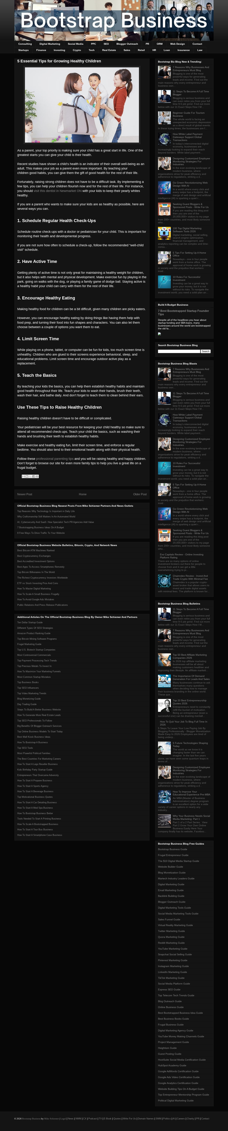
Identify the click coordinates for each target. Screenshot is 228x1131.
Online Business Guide (171, 1007)
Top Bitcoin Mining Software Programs (37, 639)
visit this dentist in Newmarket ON (58, 191)
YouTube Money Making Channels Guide (181, 1036)
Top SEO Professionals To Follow (34, 720)
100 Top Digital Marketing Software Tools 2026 (187, 230)
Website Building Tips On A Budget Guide (181, 1089)
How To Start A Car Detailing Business (37, 802)
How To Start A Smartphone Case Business (39, 835)
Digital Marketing (50, 43)
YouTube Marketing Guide (172, 948)
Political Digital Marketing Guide (176, 1100)
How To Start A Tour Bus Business (35, 829)
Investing (59, 50)
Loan (167, 50)
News (71, 1118)
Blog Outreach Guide (170, 1001)
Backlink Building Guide (171, 895)
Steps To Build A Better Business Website (39, 709)
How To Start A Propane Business (34, 780)
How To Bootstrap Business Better (35, 813)
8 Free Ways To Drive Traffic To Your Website (41, 533)
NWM (78, 1118)
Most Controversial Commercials (34, 655)
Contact (197, 43)
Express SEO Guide (169, 989)
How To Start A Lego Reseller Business (37, 764)
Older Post (140, 494)
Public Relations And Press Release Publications (42, 605)
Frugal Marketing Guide (29, 644)
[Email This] (23, 476)
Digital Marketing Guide (171, 884)
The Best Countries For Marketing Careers (39, 758)
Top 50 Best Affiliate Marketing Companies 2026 (190, 656)
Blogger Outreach (127, 43)
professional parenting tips (55, 459)
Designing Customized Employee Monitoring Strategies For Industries (191, 161)
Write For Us (129, 1118)
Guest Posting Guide (169, 1053)
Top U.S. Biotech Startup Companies (36, 649)
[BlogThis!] (27, 476)
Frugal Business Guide (171, 1024)
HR (154, 50)
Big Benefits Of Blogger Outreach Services (39, 726)
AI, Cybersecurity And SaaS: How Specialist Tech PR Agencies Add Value (55, 522)
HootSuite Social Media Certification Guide (182, 1059)
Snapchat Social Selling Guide (175, 954)
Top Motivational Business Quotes (35, 797)
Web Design (177, 43)
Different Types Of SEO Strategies (35, 628)
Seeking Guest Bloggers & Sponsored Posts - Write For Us (191, 206)
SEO (106, 43)
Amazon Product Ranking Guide (33, 633)
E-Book (108, 1118)
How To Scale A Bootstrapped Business (37, 824)
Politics (167, 1118)
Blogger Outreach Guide (171, 901)
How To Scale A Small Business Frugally (38, 594)
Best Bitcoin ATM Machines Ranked (36, 550)
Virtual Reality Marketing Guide (175, 925)
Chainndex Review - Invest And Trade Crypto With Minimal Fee (190, 577)
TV (100, 1118)
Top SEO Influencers (28, 688)
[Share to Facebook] (33, 476)
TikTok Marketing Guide (171, 977)
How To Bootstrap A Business (32, 742)
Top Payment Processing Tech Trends (37, 660)
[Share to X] (30, 476)
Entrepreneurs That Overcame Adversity (38, 775)
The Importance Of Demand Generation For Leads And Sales (191, 677)
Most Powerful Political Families (33, 753)
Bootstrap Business (31, 1118)
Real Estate (109, 50)
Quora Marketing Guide (171, 936)
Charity (190, 1118)
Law (199, 50)
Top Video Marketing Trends (31, 693)
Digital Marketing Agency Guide (175, 1030)
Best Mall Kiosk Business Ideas (33, 737)
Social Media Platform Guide (174, 983)
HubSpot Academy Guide (172, 1065)
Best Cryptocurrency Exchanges (34, 556)
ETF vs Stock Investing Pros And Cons (37, 583)
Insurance (184, 50)
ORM (160, 43)
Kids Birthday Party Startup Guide (34, 769)
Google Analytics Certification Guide (178, 1083)
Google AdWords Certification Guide (178, 1071)
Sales (127, 50)
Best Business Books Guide (173, 1018)
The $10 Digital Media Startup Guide (178, 861)
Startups (23, 50)
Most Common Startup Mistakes (34, 677)
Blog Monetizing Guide (29, 698)
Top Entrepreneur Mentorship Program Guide (183, 1094)
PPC (93, 43)
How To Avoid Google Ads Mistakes (35, 599)
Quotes (117, 1118)
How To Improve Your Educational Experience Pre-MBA (191, 793)
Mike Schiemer (51, 1118)
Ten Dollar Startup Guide (30, 622)
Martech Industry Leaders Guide (176, 878)
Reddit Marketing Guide (171, 942)
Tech (92, 50)
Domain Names (146, 1118)
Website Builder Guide (170, 866)
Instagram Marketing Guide (173, 966)
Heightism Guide (167, 1048)
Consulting (25, 43)
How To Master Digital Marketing (34, 588)
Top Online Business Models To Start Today (40, 731)
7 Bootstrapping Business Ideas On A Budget (40, 527)
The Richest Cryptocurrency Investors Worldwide (42, 577)
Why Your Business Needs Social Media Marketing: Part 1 (191, 817)
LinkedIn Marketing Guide (172, 972)
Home (83, 494)
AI (174, 1118)
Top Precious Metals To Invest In (34, 666)
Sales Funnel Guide (169, 919)
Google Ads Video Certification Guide (179, 1077)
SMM (158, 1118)
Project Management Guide (173, 1042)
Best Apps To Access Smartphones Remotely (40, 567)
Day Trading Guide (27, 704)
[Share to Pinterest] (37, 476)
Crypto (77, 50)
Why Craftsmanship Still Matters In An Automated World (46, 516)
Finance (41, 50)
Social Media (75, 43)
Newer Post (24, 494)
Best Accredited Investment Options (36, 561)
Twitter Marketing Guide (171, 931)
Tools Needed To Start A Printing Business (39, 818)
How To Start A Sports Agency (32, 786)
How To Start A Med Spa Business (35, 807)
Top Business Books (28, 682)
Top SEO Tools (25, 748)
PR (147, 43)
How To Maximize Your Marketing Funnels (39, 671)
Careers (181, 1118)
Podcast (92, 1118)
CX (84, 1118)
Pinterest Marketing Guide (172, 960)
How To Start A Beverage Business (35, 791)
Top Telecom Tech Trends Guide (176, 995)
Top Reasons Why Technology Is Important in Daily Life (46, 511)
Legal (63, 1118)
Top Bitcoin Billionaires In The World (36, 572)
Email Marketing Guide (171, 890)
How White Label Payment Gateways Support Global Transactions (188, 137)
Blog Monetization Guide (172, 872)
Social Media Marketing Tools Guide (178, 913)
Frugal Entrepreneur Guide (173, 855)
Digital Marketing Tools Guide (174, 907)
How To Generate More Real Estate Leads (39, 715)
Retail (141, 50)
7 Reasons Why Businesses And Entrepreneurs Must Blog (191, 69)
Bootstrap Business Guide (172, 849)
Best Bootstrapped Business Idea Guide (180, 1012)
